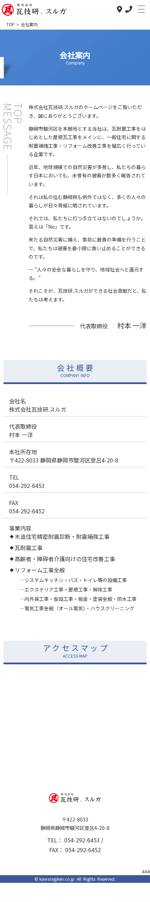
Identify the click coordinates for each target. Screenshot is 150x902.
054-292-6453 (82, 840)
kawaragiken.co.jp (57, 879)
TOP (10, 24)
